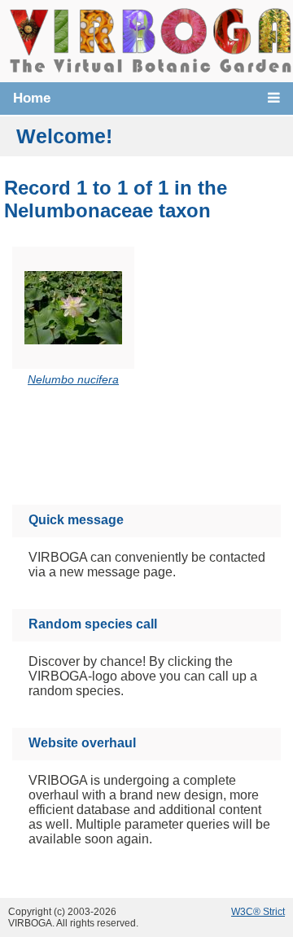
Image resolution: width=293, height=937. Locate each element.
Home (31, 98)
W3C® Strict (258, 911)
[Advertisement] (161, 448)
